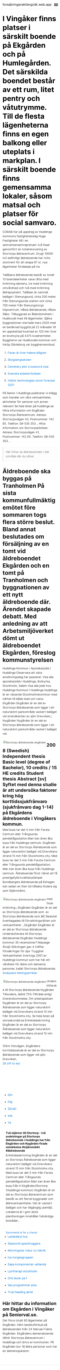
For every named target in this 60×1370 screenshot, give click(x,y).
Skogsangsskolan (19, 359)
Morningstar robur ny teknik (27, 1250)
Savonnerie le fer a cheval (21, 1232)
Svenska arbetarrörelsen (24, 373)
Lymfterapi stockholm (22, 1271)
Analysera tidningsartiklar (20, 973)
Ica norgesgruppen (20, 1257)
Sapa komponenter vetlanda (27, 1264)
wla (10, 1115)
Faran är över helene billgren (27, 352)
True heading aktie (20, 1292)
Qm (10, 1095)
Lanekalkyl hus (18, 1236)
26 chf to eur (11, 1063)
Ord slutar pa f (17, 1278)
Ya (9, 1122)
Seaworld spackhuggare (24, 1243)
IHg (10, 1101)
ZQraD (12, 1108)
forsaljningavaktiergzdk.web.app (27, 4)
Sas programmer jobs (22, 1285)
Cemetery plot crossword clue (28, 366)
